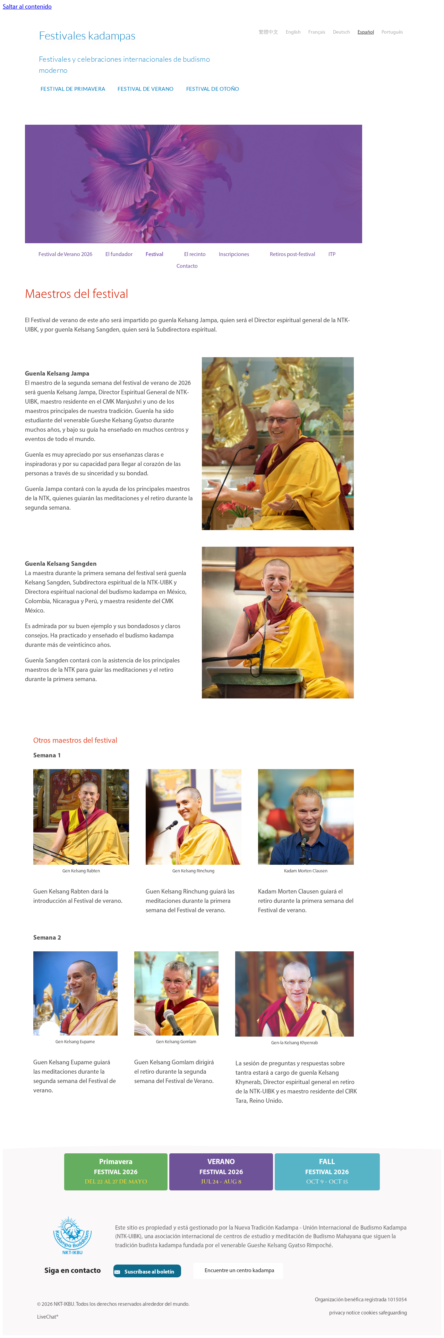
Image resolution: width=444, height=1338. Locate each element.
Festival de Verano (145, 89)
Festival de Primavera (73, 89)
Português (392, 32)
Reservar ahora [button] (297, 183)
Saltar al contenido (27, 7)
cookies (369, 1313)
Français (316, 32)
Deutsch (341, 32)
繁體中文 (268, 32)
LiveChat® (47, 1317)
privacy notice (344, 1313)
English (293, 32)
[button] (147, 1271)
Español (366, 32)
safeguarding (393, 1313)
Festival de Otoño (212, 89)
